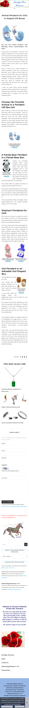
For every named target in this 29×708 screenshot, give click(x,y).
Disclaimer (15, 685)
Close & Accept (19, 706)
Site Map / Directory (8, 655)
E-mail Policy (9, 687)
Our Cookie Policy (7, 706)
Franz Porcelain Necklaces (11, 407)
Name (4, 443)
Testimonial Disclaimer (19, 691)
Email (4, 451)
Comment (4, 478)
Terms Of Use (8, 691)
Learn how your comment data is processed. (14, 506)
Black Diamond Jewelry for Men (12, 422)
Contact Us (5, 662)
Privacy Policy (6, 670)
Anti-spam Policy (8, 685)
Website (4, 458)
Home (3, 659)
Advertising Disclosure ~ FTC (10, 666)
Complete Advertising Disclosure (14, 589)
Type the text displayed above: (10, 471)
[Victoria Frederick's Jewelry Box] (14, 3)
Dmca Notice (22, 685)
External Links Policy (11, 689)
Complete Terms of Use (9, 567)
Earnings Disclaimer (18, 687)
